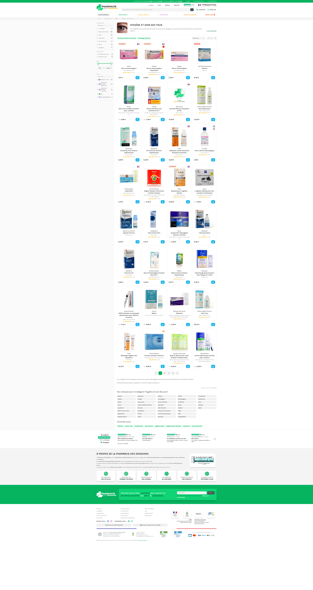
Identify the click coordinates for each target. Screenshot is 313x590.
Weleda (200, 405)
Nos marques (100, 23)
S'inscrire (211, 492)
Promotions (209, 15)
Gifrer (139, 416)
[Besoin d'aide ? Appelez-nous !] (132, 521)
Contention (164, 15)
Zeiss (200, 408)
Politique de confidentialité (128, 518)
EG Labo (140, 408)
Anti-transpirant (197, 426)
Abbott (120, 396)
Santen (180, 408)
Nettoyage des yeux (144, 38)
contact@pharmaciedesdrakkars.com (145, 536)
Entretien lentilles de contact (127, 38)
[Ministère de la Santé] (175, 514)
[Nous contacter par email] (129, 521)
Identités (161, 405)
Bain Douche (149, 426)
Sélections (177, 5)
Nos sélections (125, 511)
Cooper (140, 399)
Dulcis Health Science (145, 405)
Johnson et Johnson (164, 411)
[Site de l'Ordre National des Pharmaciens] (187, 514)
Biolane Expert (122, 416)
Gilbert (160, 396)
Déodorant (186, 426)
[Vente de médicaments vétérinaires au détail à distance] (178, 534)
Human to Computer (142, 540)
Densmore (141, 402)
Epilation (120, 426)
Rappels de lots (149, 513)
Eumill (140, 413)
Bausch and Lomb (123, 411)
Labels (98, 74)
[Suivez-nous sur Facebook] (108, 521)
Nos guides (99, 511)
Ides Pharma (162, 408)
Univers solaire (190, 15)
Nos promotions (125, 508)
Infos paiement (125, 513)
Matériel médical (143, 15)
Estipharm (141, 411)
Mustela (160, 416)
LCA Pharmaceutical (164, 413)
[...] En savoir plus (211, 30)
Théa (179, 411)
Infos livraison (124, 515)
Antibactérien (138, 426)
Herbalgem (161, 399)
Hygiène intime (159, 426)
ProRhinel (181, 402)
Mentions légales (149, 508)
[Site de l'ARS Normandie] (211, 514)
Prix (98, 61)
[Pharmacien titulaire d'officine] (164, 534)
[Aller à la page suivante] (177, 373)
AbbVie (120, 399)
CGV (146, 511)
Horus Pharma (162, 402)
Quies (180, 405)
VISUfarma (201, 399)
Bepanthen (121, 413)
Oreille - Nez (129, 426)
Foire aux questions (102, 515)
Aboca (119, 402)
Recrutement (148, 515)
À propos (151, 5)
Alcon (119, 405)
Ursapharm (201, 396)
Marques (167, 5)
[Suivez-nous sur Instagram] (111, 521)
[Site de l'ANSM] (199, 514)
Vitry (199, 402)
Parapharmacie (103, 15)
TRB (179, 413)
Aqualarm (121, 408)
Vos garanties (100, 513)
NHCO (180, 396)
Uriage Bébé (182, 416)
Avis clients (100, 518)
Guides (159, 5)
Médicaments (123, 15)
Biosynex (140, 396)
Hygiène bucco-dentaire (173, 426)
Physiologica (182, 399)
